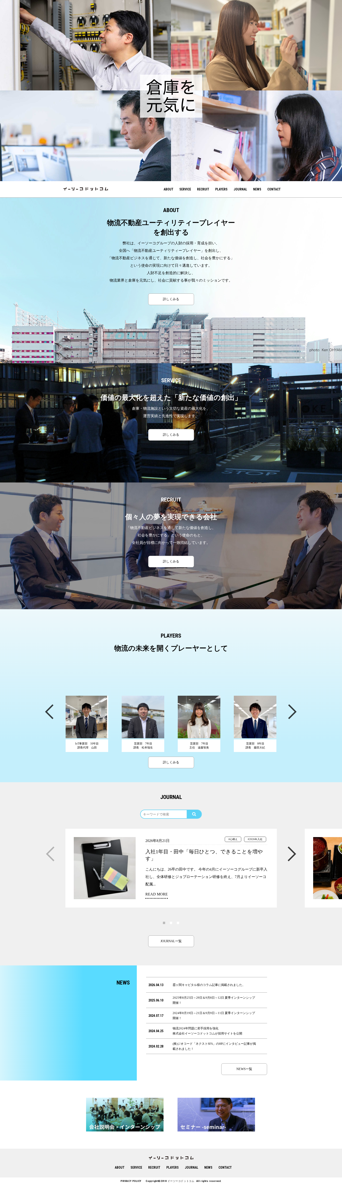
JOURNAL (240, 189)
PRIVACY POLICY (131, 1181)
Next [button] (292, 711)
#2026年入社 (255, 839)
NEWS (257, 189)
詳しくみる (171, 299)
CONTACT (274, 189)
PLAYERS (221, 189)
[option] (85, 45)
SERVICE (185, 189)
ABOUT (168, 189)
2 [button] (171, 922)
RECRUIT (203, 189)
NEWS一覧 (244, 1069)
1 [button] (164, 922)
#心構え (233, 839)
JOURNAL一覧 (171, 941)
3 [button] (178, 922)
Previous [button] (49, 711)
